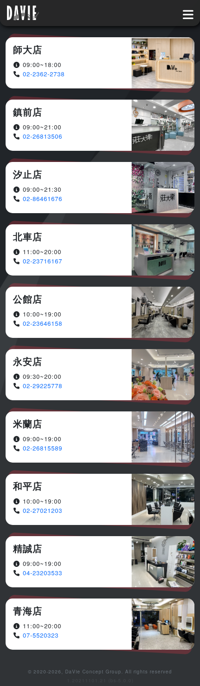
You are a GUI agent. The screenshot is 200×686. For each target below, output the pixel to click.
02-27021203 (42, 510)
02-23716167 (42, 260)
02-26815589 (42, 448)
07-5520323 (41, 635)
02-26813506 (42, 136)
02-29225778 (42, 385)
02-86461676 (42, 198)
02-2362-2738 (44, 73)
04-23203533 (42, 572)
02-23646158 (42, 323)
